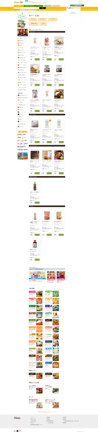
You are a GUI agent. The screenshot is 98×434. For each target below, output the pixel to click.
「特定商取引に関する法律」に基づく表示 (71, 420)
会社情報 (64, 417)
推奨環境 (64, 422)
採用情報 (64, 419)
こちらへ (33, 1)
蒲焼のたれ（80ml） (33, 249)
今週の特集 (21, 40)
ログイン (39, 2)
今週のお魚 (21, 107)
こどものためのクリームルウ (46, 129)
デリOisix (20, 102)
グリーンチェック (22, 121)
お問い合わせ (33, 419)
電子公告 (32, 422)
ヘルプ (31, 417)
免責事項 (48, 419)
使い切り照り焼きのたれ (46, 221)
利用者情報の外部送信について (36, 424)
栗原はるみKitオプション (23, 95)
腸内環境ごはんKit (22, 104)
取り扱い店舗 (33, 420)
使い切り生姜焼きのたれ (58, 221)
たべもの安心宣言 (50, 422)
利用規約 (48, 417)
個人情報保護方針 (50, 420)
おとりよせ (21, 126)
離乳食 (20, 116)
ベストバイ (21, 109)
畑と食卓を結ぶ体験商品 (23, 97)
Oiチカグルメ (21, 114)
